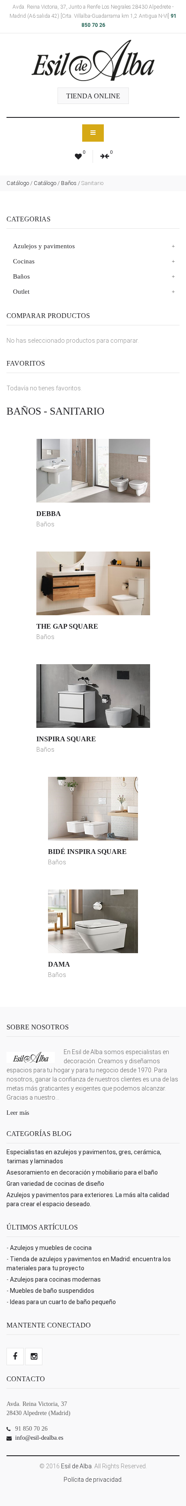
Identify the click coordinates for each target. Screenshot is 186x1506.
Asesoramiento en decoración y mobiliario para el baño (82, 1172)
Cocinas (24, 261)
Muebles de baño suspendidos (52, 1290)
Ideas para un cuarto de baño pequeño (63, 1301)
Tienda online (93, 96)
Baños (69, 183)
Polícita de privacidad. (93, 1479)
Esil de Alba (76, 1466)
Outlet (21, 291)
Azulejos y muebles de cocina (51, 1247)
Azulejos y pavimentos (44, 246)
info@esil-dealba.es (39, 1438)
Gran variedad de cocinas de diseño (55, 1183)
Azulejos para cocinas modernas (55, 1279)
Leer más (17, 1113)
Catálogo (17, 183)
